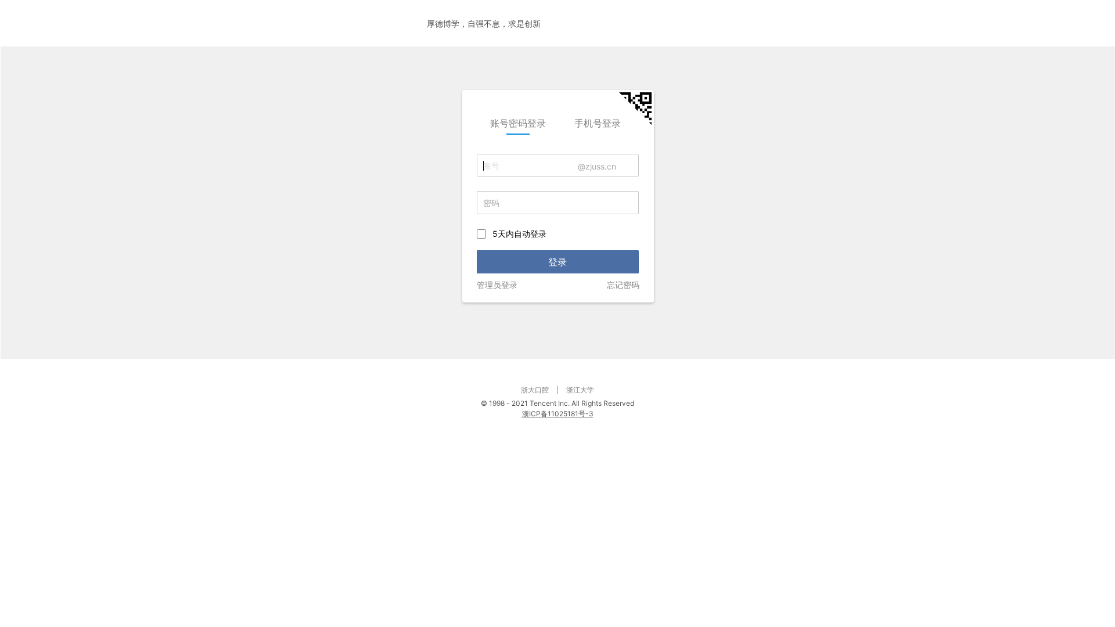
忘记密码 (623, 285)
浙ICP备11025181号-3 (558, 413)
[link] (518, 123)
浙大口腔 (535, 389)
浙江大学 (580, 389)
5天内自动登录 (519, 233)
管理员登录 (497, 285)
